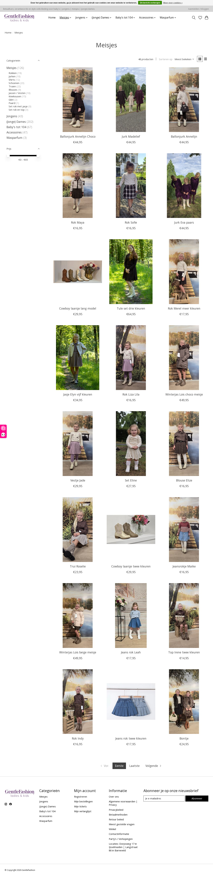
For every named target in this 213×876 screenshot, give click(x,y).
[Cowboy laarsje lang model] (77, 271)
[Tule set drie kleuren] (131, 271)
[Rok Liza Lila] (131, 357)
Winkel (112, 829)
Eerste (119, 766)
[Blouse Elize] (184, 443)
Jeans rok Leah (131, 652)
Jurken (12, 76)
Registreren (80, 796)
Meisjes (11, 68)
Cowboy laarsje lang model (77, 308)
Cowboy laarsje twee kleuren (131, 566)
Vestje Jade (77, 480)
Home (52, 17)
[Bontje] (184, 701)
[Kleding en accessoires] (19, 17)
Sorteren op (165, 59)
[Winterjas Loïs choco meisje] (184, 357)
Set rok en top (17, 109)
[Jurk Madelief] (131, 99)
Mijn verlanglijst (82, 811)
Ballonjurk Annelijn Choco (78, 136)
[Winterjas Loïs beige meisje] (77, 615)
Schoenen (14, 83)
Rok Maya (77, 222)
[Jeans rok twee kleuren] (131, 701)
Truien (12, 86)
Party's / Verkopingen (121, 839)
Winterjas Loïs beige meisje (77, 652)
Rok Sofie (131, 222)
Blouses (13, 89)
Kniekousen (15, 96)
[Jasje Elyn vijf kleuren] (77, 357)
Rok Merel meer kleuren (184, 308)
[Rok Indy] (77, 701)
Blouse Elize (184, 480)
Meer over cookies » (173, 3)
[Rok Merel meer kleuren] (184, 271)
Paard (12, 103)
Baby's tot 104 (16, 127)
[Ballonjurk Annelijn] (184, 99)
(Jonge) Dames (16, 122)
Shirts (12, 79)
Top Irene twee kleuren (184, 652)
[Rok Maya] (77, 185)
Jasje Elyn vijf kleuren (77, 394)
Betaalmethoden (118, 814)
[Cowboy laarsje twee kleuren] (131, 529)
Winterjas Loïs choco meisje (184, 394)
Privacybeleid (116, 809)
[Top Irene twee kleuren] (184, 615)
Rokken (13, 73)
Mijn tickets (80, 806)
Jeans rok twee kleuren (130, 738)
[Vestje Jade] (77, 443)
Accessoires (14, 132)
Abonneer (197, 798)
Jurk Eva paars (184, 222)
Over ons (114, 796)
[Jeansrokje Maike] (184, 529)
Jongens (11, 116)
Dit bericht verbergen (150, 3)
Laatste (134, 766)
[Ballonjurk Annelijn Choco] (77, 99)
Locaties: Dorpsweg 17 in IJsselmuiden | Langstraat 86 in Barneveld (123, 847)
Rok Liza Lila (130, 394)
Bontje (184, 738)
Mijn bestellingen (83, 801)
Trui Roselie (78, 566)
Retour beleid (116, 819)
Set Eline (131, 480)
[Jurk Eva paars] (184, 185)
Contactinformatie (119, 834)
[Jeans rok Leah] (131, 615)
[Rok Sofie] (131, 185)
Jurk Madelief (131, 136)
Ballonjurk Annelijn (184, 136)
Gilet (11, 99)
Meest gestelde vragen (121, 824)
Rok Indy (78, 738)
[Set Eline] (131, 443)
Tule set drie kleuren (131, 308)
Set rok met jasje (18, 106)
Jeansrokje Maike (184, 566)
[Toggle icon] (193, 18)
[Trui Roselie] (77, 529)
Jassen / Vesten (17, 93)
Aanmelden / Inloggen (198, 8)
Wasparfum (14, 138)
